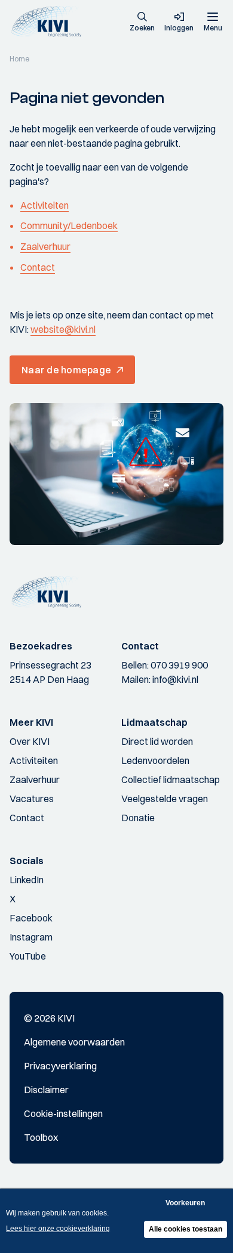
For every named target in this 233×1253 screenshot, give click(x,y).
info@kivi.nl (175, 679)
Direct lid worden (157, 741)
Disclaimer (46, 1090)
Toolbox (41, 1137)
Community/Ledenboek (69, 225)
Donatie (138, 818)
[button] (142, 23)
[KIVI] (50, 22)
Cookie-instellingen (63, 1113)
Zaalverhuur (45, 246)
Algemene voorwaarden (74, 1042)
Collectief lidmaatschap (170, 779)
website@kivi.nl (63, 329)
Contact (37, 267)
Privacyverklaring (60, 1066)
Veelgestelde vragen (164, 799)
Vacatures (32, 799)
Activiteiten (44, 205)
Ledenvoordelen (155, 760)
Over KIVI (30, 741)
